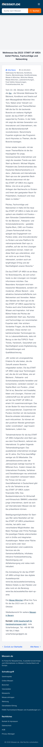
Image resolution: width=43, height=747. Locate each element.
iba (10, 93)
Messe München (16, 600)
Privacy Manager (8, 734)
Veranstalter (6, 689)
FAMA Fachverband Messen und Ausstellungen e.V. (21, 710)
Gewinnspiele (7, 676)
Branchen (5, 685)
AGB (3, 730)
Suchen (36, 11)
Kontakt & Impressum (10, 721)
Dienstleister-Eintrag (9, 706)
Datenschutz (6, 725)
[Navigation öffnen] (39, 4)
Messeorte (6, 693)
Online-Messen (7, 681)
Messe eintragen (8, 697)
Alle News (12, 70)
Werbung (5, 701)
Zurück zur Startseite (13, 647)
